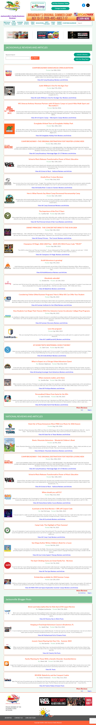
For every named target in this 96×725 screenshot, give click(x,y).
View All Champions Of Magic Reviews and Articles (52, 254)
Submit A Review (82, 54)
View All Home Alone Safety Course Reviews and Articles (51, 503)
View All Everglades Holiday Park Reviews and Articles (53, 135)
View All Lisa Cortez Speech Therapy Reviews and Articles (52, 555)
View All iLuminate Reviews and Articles (52, 519)
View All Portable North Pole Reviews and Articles (51, 405)
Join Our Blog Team (82, 59)
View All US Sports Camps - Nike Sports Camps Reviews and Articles (53, 118)
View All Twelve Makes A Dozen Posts (51, 686)
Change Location (60, 8)
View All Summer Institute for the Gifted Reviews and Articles (51, 305)
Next (89, 410)
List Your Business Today (60, 3)
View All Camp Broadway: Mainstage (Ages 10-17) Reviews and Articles (52, 153)
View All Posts (51, 669)
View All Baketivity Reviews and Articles (52, 289)
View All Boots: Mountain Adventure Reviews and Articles (54, 451)
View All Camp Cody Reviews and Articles (51, 537)
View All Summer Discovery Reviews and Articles (52, 323)
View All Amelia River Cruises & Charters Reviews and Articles (52, 187)
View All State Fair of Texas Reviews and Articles (54, 434)
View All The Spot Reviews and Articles (51, 571)
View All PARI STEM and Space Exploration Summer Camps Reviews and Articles (51, 588)
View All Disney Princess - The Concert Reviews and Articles (51, 238)
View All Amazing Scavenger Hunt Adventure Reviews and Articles (51, 372)
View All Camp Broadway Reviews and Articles (52, 80)
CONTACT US (19, 718)
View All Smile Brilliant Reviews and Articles (51, 356)
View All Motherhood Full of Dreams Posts (52, 635)
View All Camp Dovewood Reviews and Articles (53, 205)
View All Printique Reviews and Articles (52, 388)
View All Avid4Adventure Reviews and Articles (51, 272)
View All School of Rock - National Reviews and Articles (53, 171)
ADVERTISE (8, 718)
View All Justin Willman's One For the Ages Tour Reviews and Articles (53, 98)
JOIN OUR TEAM (30, 718)
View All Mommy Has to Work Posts (52, 619)
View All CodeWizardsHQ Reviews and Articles (54, 339)
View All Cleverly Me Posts (51, 653)
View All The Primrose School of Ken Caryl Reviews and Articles (52, 222)
